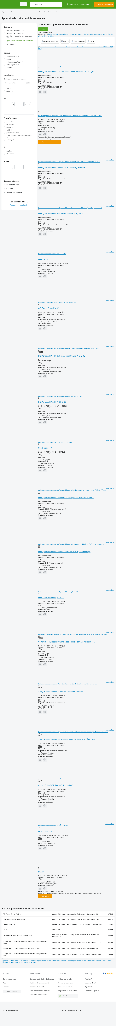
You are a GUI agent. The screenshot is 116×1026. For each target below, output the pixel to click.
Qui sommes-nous (9, 979)
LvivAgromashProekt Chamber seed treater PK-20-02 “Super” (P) (66, 71)
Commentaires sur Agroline (40, 991)
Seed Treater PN (45, 448)
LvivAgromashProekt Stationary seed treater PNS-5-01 (61, 356)
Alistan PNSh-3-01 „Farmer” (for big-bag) (55, 785)
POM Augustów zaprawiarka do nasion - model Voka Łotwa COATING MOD (70, 116)
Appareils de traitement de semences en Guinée (54, 961)
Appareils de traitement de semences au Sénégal (19, 961)
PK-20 (41, 872)
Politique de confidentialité (39, 983)
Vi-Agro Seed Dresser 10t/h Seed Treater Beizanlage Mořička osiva (66, 739)
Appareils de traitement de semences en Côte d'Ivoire (91, 961)
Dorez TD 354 (44, 259)
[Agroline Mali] (10, 4)
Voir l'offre (45, 896)
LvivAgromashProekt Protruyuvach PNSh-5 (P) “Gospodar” (63, 213)
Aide (4, 983)
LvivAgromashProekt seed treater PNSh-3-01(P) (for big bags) (64, 552)
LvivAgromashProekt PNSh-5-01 (52, 402)
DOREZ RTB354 (45, 831)
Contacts (6, 987)
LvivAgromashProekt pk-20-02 (51, 598)
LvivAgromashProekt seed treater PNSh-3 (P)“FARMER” (62, 167)
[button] (40, 92)
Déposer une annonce (49, 142)
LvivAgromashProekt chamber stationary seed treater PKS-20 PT (66, 498)
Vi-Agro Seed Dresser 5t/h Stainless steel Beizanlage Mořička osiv (66, 642)
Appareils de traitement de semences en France (18, 962)
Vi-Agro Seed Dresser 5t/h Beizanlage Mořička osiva (60, 691)
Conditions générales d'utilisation (42, 979)
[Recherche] (32, 4)
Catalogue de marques (38, 994)
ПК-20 (5, 929)
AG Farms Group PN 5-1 (48, 308)
